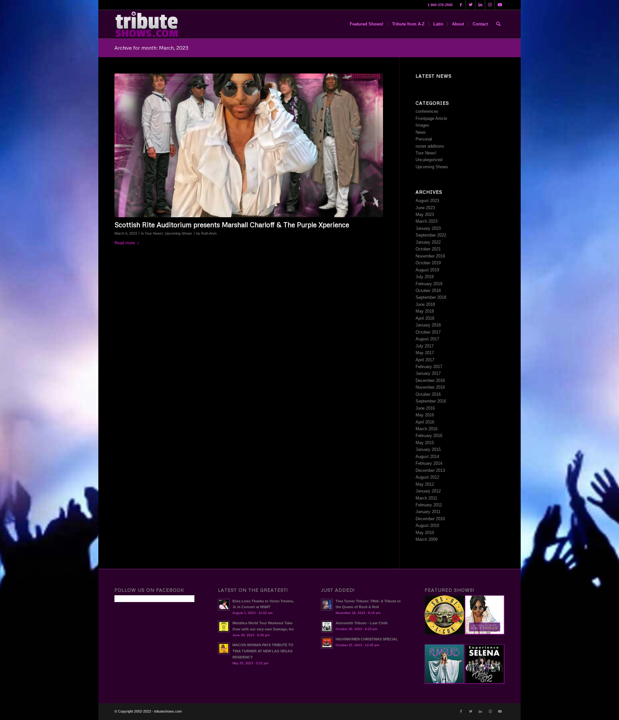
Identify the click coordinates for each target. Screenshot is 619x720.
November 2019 (430, 256)
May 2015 (425, 442)
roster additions (430, 146)
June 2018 (425, 304)
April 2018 (425, 318)
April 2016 (425, 422)
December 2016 (430, 380)
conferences (427, 111)
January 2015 (428, 449)
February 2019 (429, 283)
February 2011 (429, 504)
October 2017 (428, 332)
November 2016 (430, 387)
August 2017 (427, 338)
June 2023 (425, 207)
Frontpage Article (431, 118)
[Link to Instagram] (490, 5)
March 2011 (426, 498)
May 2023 (425, 214)
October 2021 (428, 249)
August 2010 (427, 525)
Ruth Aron (209, 233)
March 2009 (426, 539)
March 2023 (426, 221)
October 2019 (428, 262)
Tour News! (154, 233)
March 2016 (426, 428)
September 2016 (431, 401)
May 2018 (425, 311)
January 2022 (428, 242)
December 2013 (430, 470)
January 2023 (428, 228)
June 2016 (425, 408)
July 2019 (425, 276)
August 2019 (427, 270)
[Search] (498, 24)
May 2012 (425, 484)
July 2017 (425, 346)
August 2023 (427, 200)
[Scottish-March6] (248, 145)
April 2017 (425, 359)
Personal (424, 139)
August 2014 (427, 456)
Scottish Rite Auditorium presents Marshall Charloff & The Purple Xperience (231, 224)
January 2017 (428, 373)
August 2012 (427, 477)
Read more (124, 242)
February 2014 (429, 463)
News (421, 132)
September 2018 (431, 297)
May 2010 (425, 532)
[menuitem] (367, 24)
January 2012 (428, 491)
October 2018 (428, 290)
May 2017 (425, 352)
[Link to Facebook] (461, 5)
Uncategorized (429, 159)
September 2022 (431, 235)
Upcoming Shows (178, 233)
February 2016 (429, 435)
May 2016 (425, 415)
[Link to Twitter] (470, 5)
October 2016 (428, 394)
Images (422, 125)
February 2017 (429, 366)
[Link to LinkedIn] (480, 5)
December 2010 (430, 518)
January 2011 (428, 511)
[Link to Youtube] (500, 5)
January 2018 (428, 325)
